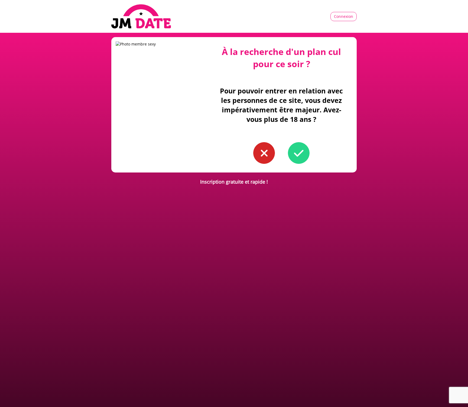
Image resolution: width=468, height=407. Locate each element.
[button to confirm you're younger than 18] (264, 153)
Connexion (343, 16)
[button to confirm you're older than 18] (299, 153)
